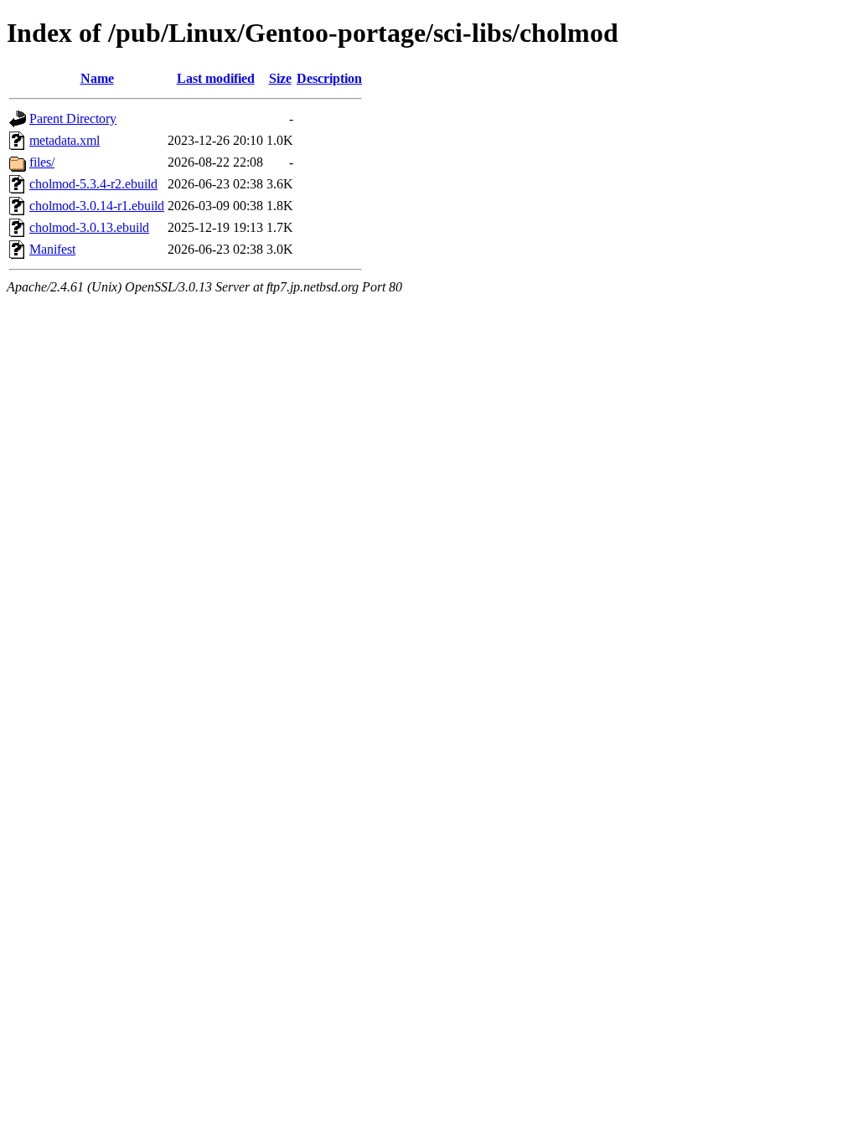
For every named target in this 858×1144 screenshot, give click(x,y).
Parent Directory (72, 118)
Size (280, 78)
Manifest (52, 249)
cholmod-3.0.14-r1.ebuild (96, 205)
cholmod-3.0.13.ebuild (89, 227)
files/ (41, 162)
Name (97, 78)
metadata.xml (64, 140)
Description (329, 78)
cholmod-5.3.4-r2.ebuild (93, 184)
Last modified (216, 78)
